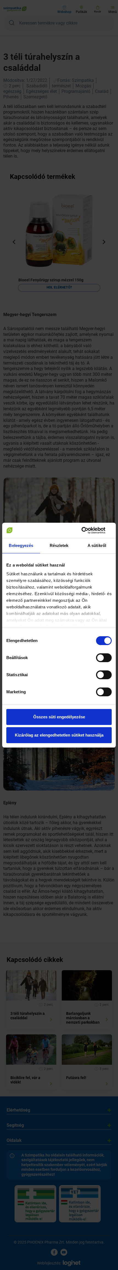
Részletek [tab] (59, 545)
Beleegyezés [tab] (21, 545)
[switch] (104, 657)
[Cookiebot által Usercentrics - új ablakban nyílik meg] (88, 530)
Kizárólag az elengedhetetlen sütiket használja (59, 735)
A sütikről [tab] (97, 545)
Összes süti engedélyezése (59, 716)
